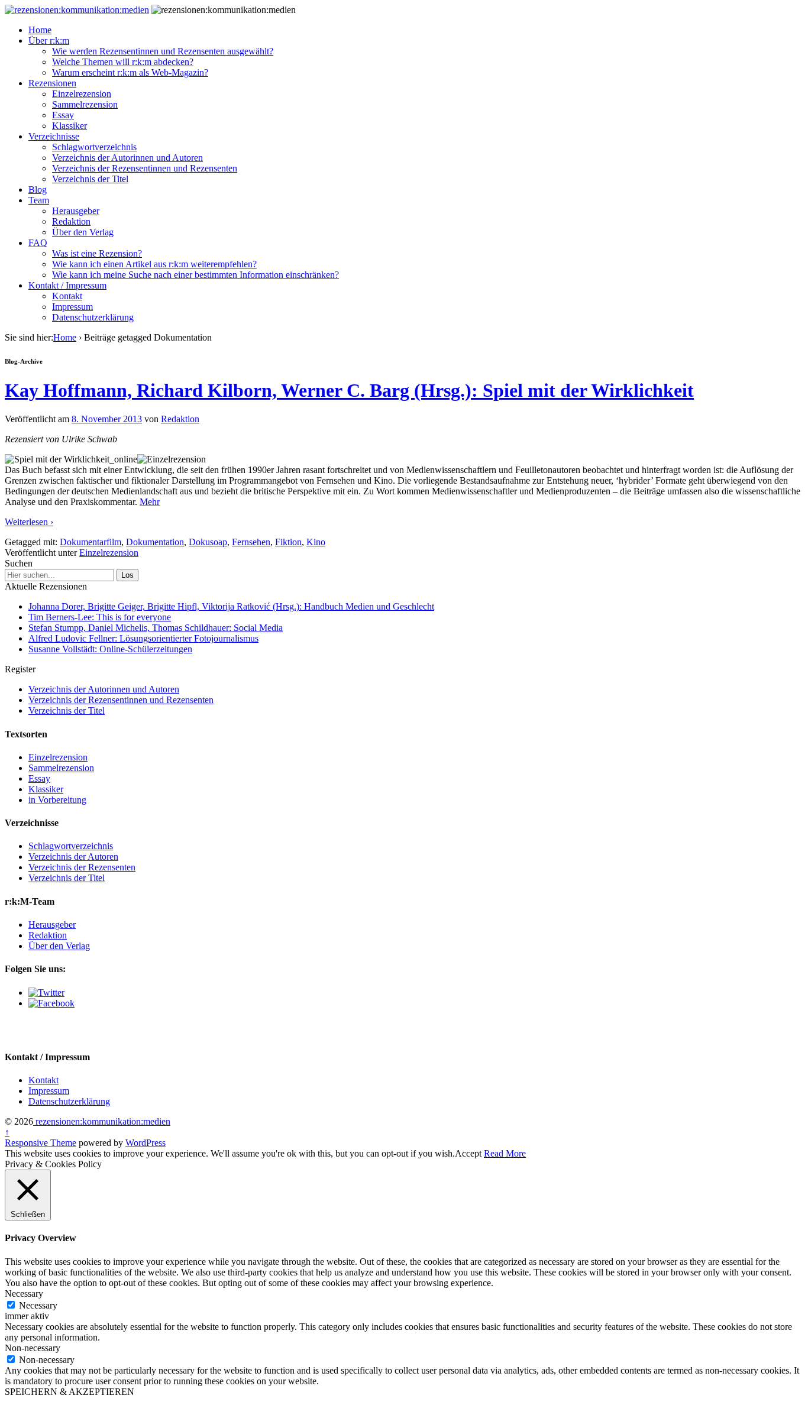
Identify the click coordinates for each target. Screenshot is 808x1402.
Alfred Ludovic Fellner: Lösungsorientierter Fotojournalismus (143, 638)
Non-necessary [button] (32, 1348)
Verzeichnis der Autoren (73, 856)
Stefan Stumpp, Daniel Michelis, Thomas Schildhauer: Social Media (155, 628)
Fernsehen (251, 542)
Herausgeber (75, 211)
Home (39, 30)
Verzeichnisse (53, 136)
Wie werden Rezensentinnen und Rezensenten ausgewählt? (162, 51)
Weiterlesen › (29, 522)
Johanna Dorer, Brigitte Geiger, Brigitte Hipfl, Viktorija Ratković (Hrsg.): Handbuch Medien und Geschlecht (231, 606)
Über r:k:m (48, 40)
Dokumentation (155, 542)
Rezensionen (52, 83)
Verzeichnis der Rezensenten (81, 867)
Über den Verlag (83, 232)
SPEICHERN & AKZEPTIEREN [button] (69, 1392)
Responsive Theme (40, 1143)
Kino (315, 542)
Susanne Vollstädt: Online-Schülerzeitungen (110, 649)
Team (38, 200)
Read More (505, 1153)
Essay (63, 115)
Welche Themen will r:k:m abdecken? (122, 62)
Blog (37, 189)
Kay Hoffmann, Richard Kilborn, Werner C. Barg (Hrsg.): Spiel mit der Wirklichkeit (349, 390)
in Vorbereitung (57, 800)
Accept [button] (468, 1153)
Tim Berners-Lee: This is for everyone (99, 617)
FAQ (37, 243)
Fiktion (288, 542)
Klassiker (69, 126)
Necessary (38, 1305)
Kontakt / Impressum (67, 285)
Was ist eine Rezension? (97, 253)
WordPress (145, 1143)
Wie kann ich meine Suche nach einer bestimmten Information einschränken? (195, 275)
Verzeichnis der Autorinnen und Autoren (127, 158)
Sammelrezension (85, 104)
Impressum (72, 307)
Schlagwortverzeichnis (94, 147)
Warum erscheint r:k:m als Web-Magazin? (130, 72)
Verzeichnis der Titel (90, 179)
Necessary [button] (24, 1293)
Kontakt (67, 296)
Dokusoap (208, 542)
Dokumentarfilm (90, 542)
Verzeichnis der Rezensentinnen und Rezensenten (144, 168)
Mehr (150, 502)
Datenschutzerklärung (93, 317)
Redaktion (71, 221)
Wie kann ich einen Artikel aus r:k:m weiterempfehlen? (154, 264)
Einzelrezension (81, 94)
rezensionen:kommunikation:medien (101, 1121)
